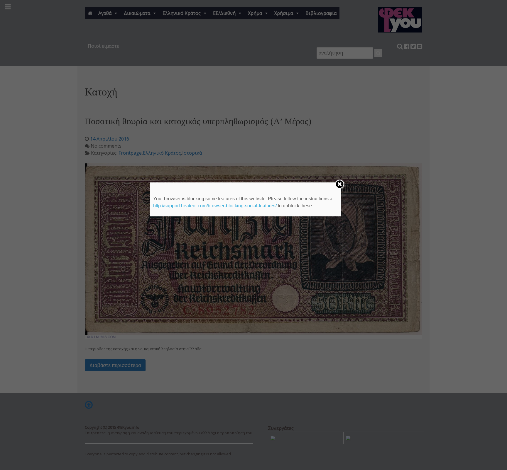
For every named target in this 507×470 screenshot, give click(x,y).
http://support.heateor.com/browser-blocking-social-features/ (215, 205)
